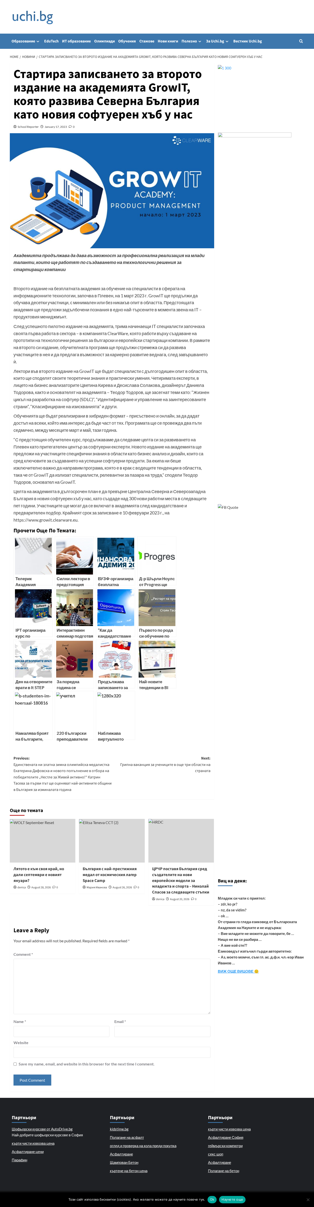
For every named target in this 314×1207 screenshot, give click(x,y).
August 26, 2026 (122, 887)
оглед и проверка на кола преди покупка (143, 1145)
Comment (23, 954)
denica (21, 887)
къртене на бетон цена (128, 1170)
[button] (301, 41)
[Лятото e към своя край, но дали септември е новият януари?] (42, 841)
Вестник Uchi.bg (247, 41)
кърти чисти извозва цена (33, 1143)
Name (19, 1021)
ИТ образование (76, 41)
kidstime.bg (119, 1129)
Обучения (127, 41)
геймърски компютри (225, 1145)
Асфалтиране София (225, 1137)
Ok (212, 1199)
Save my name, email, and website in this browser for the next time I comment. (87, 1064)
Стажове (146, 41)
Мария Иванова (97, 887)
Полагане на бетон (223, 1170)
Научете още (232, 1199)
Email (120, 1021)
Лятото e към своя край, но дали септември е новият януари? (38, 875)
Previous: (62, 774)
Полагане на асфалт (127, 1137)
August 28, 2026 (41, 887)
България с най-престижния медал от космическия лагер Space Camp (110, 875)
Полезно (189, 41)
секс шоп (215, 1154)
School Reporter (28, 127)
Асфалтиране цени (28, 1151)
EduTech (51, 41)
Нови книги (168, 41)
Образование (23, 41)
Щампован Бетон (124, 1162)
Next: (165, 765)
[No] (307, 1199)
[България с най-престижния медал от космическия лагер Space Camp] (111, 841)
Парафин (19, 1160)
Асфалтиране (121, 1154)
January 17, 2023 (56, 127)
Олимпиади (104, 41)
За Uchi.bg (215, 41)
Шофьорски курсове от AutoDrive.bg (42, 1129)
